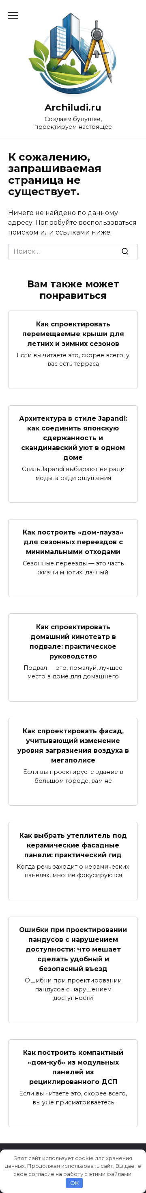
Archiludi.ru (73, 107)
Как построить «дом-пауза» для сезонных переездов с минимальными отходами (73, 542)
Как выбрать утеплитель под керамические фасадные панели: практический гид (73, 844)
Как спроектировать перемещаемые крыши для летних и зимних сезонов (73, 333)
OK (74, 1183)
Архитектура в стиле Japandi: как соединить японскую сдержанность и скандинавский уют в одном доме (73, 438)
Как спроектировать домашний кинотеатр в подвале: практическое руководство (73, 641)
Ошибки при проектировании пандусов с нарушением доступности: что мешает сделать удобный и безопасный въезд (73, 949)
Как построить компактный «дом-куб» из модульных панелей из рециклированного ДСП (73, 1067)
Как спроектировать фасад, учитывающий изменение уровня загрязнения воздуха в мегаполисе (73, 745)
